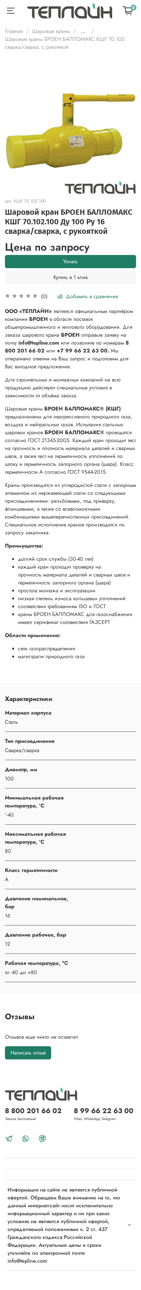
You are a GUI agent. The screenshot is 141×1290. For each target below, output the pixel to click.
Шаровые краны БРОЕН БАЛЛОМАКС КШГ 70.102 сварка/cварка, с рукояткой (65, 43)
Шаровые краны (51, 31)
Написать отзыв (28, 1052)
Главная (14, 31)
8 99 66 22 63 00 (103, 1111)
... (83, 31)
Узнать (70, 261)
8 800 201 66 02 (33, 1111)
